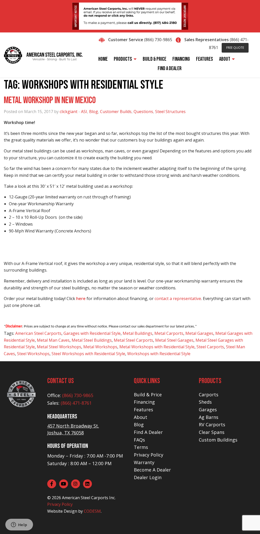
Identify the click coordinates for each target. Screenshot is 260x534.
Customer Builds (116, 111)
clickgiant (68, 111)
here (81, 298)
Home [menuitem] (103, 59)
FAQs (139, 440)
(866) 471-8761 (76, 403)
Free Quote (235, 47)
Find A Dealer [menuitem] (170, 68)
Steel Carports (210, 347)
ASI (84, 111)
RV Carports (212, 424)
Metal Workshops (100, 347)
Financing (144, 402)
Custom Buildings (218, 440)
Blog (93, 111)
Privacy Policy (60, 504)
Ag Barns (208, 417)
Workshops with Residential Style (158, 353)
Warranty (144, 462)
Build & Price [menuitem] (154, 59)
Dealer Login (147, 477)
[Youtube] (63, 483)
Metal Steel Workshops (59, 347)
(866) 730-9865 (158, 39)
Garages (208, 409)
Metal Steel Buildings (92, 340)
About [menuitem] (224, 59)
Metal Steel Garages (174, 340)
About (140, 417)
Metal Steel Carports (133, 340)
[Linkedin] (87, 483)
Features (143, 409)
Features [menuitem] (204, 59)
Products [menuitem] (123, 59)
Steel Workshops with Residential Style (88, 353)
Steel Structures (170, 111)
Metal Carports (168, 333)
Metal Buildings (137, 333)
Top (247, 521)
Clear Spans (211, 432)
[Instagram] (75, 483)
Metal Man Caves (53, 340)
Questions (143, 111)
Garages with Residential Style (92, 333)
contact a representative (178, 298)
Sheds (205, 402)
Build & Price (148, 394)
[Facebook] (51, 483)
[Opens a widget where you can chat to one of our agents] (19, 525)
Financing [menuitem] (181, 59)
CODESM (92, 511)
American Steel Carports (38, 333)
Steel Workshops (33, 353)
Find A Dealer (148, 432)
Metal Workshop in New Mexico (50, 100)
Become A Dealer (152, 470)
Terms (141, 447)
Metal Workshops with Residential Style (156, 347)
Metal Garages (199, 333)
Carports (208, 394)
